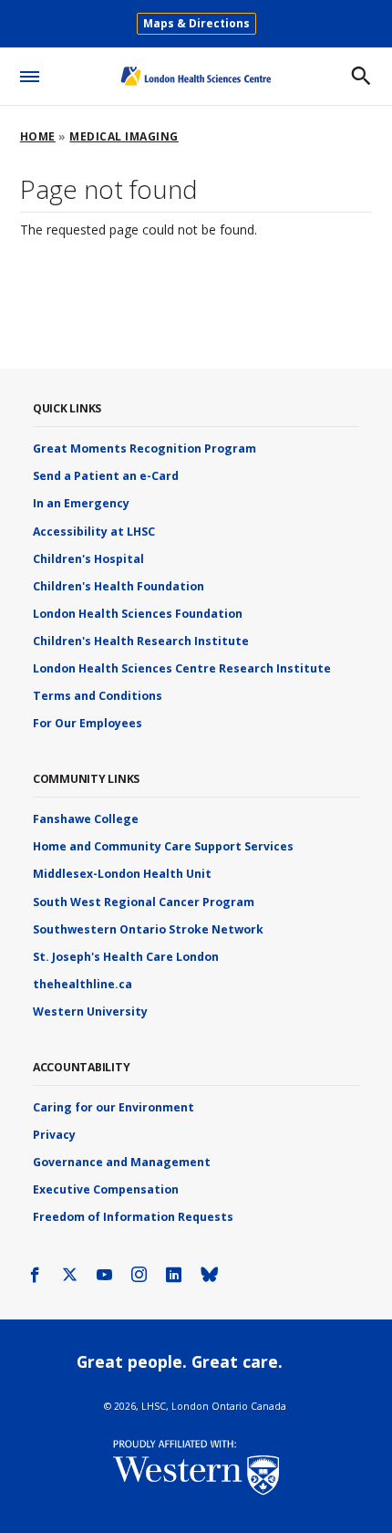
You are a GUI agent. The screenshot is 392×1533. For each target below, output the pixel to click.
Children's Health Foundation (118, 586)
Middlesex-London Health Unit (122, 873)
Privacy (54, 1134)
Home (38, 136)
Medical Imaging (124, 136)
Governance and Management (122, 1162)
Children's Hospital (88, 559)
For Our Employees (87, 723)
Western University (90, 1011)
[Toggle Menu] (29, 73)
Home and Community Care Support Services (163, 846)
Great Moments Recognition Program (144, 448)
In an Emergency (81, 503)
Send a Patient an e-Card (106, 476)
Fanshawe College (86, 819)
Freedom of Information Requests (133, 1217)
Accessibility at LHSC (94, 531)
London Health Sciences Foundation (137, 613)
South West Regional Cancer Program (143, 902)
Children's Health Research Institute (141, 641)
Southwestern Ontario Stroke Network (148, 929)
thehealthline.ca (82, 984)
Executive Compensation (106, 1189)
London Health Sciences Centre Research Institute (182, 668)
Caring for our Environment (113, 1107)
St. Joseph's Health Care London (126, 957)
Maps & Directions (196, 23)
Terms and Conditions (97, 696)
